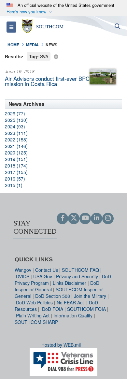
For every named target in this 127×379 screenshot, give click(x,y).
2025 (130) (16, 120)
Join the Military (90, 296)
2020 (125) (16, 152)
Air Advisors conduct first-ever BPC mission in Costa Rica (47, 81)
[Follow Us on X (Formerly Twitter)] (73, 218)
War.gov (23, 270)
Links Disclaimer (69, 283)
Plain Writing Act (32, 315)
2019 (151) (16, 159)
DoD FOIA (52, 309)
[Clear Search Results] (63, 56)
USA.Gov (42, 276)
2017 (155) (16, 172)
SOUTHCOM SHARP (36, 322)
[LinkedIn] (96, 218)
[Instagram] (108, 218)
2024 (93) (15, 126)
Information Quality (72, 315)
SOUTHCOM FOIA (86, 309)
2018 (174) (16, 165)
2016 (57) (15, 178)
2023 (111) (16, 133)
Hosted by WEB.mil (61, 345)
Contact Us (46, 270)
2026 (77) (15, 113)
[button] (30, 11)
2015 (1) (13, 185)
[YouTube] (85, 218)
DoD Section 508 (52, 296)
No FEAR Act (71, 302)
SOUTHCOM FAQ (80, 270)
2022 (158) (16, 139)
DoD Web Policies (34, 302)
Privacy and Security (77, 276)
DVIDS (22, 276)
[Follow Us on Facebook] (62, 218)
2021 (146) (16, 146)
